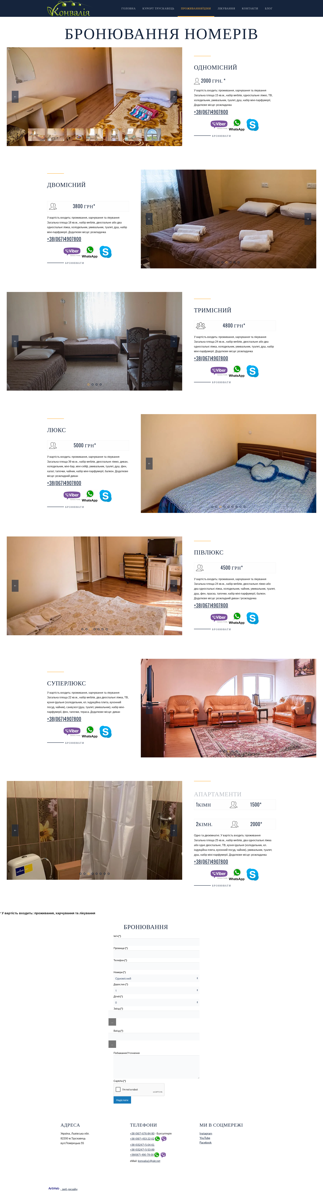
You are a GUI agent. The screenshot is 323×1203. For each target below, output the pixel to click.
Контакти (250, 8)
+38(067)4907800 (211, 111)
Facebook (206, 1142)
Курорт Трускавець (158, 8)
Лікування (226, 8)
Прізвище (121, 948)
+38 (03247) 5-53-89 (142, 1149)
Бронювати (221, 135)
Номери (120, 972)
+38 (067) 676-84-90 (142, 1133)
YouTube (205, 1138)
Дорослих (121, 984)
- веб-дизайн (68, 1189)
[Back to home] (70, 8)
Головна (128, 8)
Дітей (118, 996)
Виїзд (118, 1031)
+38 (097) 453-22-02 (142, 1138)
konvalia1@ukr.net (149, 1161)
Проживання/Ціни (196, 8)
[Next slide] (173, 97)
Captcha (120, 1081)
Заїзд (118, 1008)
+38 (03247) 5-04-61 (142, 1144)
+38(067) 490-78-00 (142, 1155)
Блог (269, 8)
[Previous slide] (15, 97)
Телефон (120, 960)
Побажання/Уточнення (127, 1053)
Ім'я (117, 936)
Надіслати (122, 1100)
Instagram (206, 1133)
